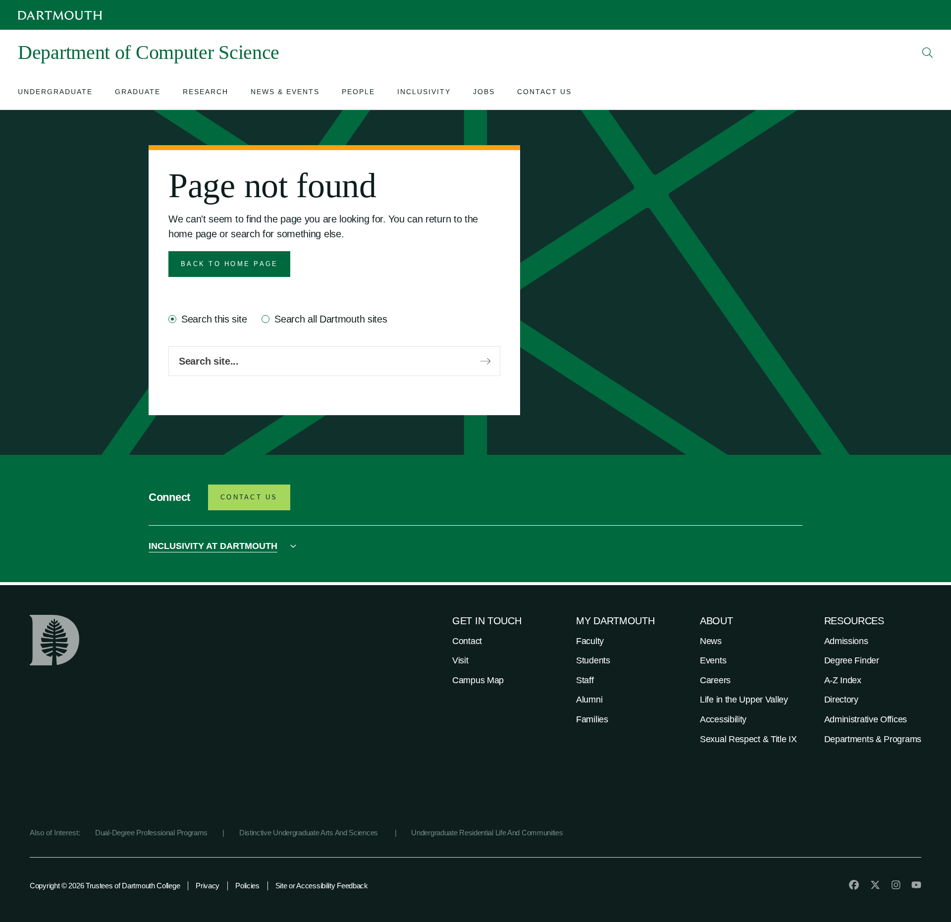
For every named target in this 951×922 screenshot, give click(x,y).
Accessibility (723, 719)
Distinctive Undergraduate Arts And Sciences (309, 832)
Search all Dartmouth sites (330, 319)
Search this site (214, 319)
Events (713, 660)
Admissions (846, 641)
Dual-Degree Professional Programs (151, 832)
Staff (585, 680)
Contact (467, 641)
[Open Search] (927, 52)
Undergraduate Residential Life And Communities (487, 832)
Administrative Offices (865, 719)
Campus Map (478, 680)
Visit (460, 660)
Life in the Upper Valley (744, 700)
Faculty (590, 641)
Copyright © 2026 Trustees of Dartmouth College (105, 885)
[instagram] (896, 885)
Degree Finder (851, 660)
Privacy (207, 885)
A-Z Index (842, 680)
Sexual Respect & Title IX (748, 739)
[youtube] (916, 885)
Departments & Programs (872, 739)
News (711, 641)
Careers (715, 680)
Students (593, 660)
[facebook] (854, 885)
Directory (841, 700)
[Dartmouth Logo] (60, 15)
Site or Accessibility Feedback (321, 885)
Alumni (589, 700)
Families (592, 719)
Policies (247, 885)
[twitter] (875, 885)
